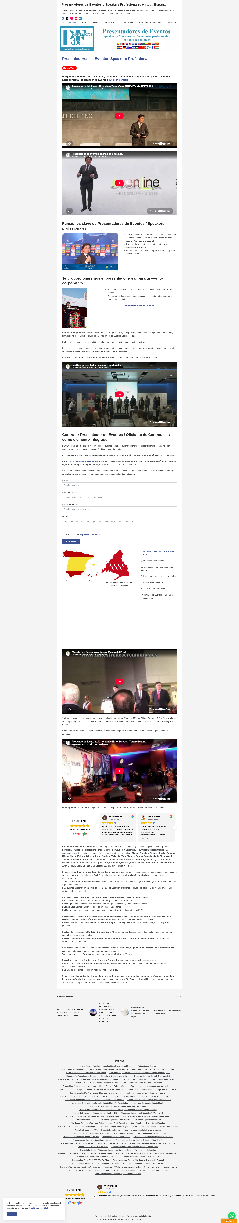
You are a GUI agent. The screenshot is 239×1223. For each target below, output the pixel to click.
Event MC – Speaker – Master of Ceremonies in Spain (96, 1083)
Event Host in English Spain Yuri (165, 1079)
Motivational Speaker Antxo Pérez (147, 1120)
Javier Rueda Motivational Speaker (73, 1096)
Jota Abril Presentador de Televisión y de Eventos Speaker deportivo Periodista (145, 1096)
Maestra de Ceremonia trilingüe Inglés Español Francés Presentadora (100, 1103)
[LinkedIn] (80, 18)
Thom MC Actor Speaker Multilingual (120, 1170)
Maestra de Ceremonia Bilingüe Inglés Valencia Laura (149, 1100)
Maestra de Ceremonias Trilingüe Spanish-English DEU (95, 1113)
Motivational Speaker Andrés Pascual (115, 1120)
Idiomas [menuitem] (96, 23)
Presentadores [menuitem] (69, 23)
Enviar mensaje (71, 542)
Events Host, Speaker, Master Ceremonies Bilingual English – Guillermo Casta (95, 1086)
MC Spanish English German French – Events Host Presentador (92, 1116)
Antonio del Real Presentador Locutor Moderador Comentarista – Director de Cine (95, 1069)
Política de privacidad (133, 1219)
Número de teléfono (70, 504)
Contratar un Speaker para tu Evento (115, 1076)
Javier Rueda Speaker (100, 1096)
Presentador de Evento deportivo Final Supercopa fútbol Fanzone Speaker (131, 1130)
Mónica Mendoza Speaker (85, 1120)
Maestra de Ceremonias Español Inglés (148, 1103)
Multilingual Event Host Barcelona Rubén (87, 1123)
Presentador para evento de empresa (93, 1147)
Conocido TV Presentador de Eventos (81, 1076)
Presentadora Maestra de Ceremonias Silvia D (96, 1157)
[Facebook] (63, 18)
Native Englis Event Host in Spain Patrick (124, 1123)
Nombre (65, 480)
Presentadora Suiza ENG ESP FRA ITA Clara (90, 1160)
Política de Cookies (149, 1126)
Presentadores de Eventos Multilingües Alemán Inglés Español (138, 1160)
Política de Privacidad (169, 1126)
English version (118, 79)
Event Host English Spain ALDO (135, 1079)
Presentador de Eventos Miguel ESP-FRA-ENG (153, 1137)
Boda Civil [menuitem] (172, 23)
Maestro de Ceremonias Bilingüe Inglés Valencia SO (142, 1113)
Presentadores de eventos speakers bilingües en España (95, 1163)
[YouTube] (76, 18)
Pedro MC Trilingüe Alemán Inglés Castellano (119, 1126)
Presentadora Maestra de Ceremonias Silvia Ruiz (139, 1157)
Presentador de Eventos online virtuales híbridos (92, 1140)
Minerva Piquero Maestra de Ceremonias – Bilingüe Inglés (146, 1116)
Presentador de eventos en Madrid (116, 1137)
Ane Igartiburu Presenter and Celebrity (118, 1066)
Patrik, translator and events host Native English (77, 1126)
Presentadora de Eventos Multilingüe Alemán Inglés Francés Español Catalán (147, 1153)
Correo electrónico (69, 492)
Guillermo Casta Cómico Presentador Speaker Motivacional (151, 1089)
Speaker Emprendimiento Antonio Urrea (160, 1167)
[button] (175, 827)
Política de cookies (115, 1219)
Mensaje (65, 516)
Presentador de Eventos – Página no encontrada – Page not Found (140, 1133)
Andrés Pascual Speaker (90, 1066)
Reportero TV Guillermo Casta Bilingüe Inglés (122, 1167)
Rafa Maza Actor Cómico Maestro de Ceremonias (80, 1167)
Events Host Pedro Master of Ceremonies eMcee (142, 1083)
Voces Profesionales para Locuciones (154, 1170)
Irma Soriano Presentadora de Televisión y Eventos (146, 1093)
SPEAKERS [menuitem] (85, 23)
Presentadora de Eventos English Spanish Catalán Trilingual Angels (85, 1153)
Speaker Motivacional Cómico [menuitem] (150, 23)
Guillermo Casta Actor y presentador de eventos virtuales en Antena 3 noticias (91, 1089)
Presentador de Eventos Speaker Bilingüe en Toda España (139, 1140)
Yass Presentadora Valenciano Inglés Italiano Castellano (118, 1174)
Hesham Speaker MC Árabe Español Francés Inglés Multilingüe (95, 1093)
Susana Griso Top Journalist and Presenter (84, 1170)
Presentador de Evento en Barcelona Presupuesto (89, 1133)
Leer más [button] (140, 838)
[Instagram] (71, 18)
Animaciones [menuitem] (128, 23)
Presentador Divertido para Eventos (112, 1143)
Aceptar (12, 1214)
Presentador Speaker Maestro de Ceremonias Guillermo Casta (105, 1150)
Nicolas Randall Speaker (155, 1123)
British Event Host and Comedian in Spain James (86, 1073)
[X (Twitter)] (67, 18)
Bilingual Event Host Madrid (156, 1069)
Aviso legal (101, 1219)
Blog (172, 1069)
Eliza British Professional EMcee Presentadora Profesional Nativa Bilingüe (88, 1079)
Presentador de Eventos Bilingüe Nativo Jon (81, 1137)
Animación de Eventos (147, 1066)
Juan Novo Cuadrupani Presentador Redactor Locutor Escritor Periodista (94, 1100)
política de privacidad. (39, 1208)
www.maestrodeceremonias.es (83, 461)
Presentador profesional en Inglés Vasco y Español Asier (135, 1147)
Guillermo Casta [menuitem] (111, 23)
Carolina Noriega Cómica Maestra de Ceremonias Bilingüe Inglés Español (140, 1073)
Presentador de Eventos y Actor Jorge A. (77, 1143)
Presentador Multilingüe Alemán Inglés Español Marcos (152, 1143)
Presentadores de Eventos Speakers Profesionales (143, 1163)
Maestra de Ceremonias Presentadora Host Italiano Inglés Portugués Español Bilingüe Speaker (118, 1110)
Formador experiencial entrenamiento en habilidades (152, 1086)
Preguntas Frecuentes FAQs (86, 1130)
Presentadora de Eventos (145, 1150)
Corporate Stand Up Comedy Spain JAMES (152, 1076)
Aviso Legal (136, 1069)
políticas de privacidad (91, 535)
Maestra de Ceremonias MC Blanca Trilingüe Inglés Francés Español (118, 1106)
